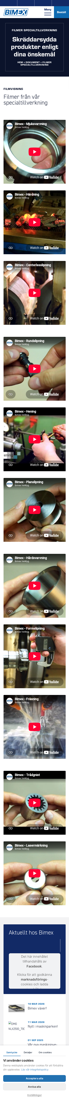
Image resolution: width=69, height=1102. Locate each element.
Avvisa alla (34, 1086)
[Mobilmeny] (47, 14)
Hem (20, 62)
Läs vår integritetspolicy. (35, 1069)
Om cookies (45, 1052)
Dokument (33, 62)
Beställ (61, 12)
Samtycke (11, 1052)
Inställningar (34, 1095)
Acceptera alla (34, 1078)
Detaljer (28, 1052)
